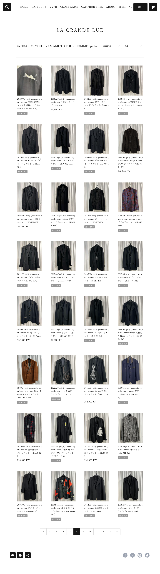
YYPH (53, 6)
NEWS (133, 6)
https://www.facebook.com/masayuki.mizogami (125, 555)
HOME (24, 6)
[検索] (7, 7)
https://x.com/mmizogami (132, 555)
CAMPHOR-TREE (92, 6)
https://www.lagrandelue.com (147, 555)
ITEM (122, 6)
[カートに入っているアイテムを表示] (153, 7)
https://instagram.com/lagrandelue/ (140, 555)
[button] (140, 7)
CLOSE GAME (69, 6)
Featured (107, 46)
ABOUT (111, 6)
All (126, 46)
